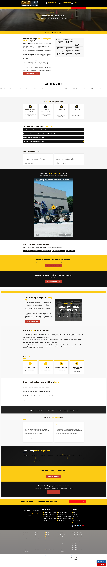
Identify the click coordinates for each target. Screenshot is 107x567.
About (38, 7)
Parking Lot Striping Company (69, 42)
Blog (48, 7)
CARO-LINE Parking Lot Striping (31, 513)
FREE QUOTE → (101, 564)
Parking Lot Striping (60, 44)
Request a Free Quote (31, 73)
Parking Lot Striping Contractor (60, 42)
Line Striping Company (77, 45)
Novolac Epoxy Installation (77, 54)
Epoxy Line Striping (60, 51)
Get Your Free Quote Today (32, 321)
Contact (53, 7)
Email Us (75, 2)
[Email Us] (72, 3)
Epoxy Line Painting (69, 44)
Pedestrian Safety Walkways (69, 54)
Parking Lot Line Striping (60, 48)
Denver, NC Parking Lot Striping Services (65, 39)
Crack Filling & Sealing (77, 51)
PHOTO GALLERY (101, 561)
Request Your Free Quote (53, 476)
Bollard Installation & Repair (60, 54)
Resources (44, 7)
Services (28, 7)
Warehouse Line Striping (77, 48)
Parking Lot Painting (78, 41)
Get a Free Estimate (53, 492)
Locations (34, 7)
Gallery (23, 7)
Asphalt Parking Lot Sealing (69, 51)
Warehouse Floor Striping (69, 48)
